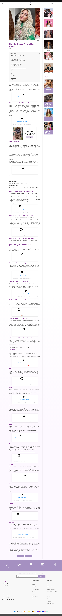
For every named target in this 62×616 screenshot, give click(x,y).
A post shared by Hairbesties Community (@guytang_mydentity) (23, 537)
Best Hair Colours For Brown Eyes (16, 66)
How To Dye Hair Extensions (15, 114)
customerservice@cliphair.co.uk (8, 587)
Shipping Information (35, 587)
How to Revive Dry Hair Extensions (48, 132)
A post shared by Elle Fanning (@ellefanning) (20, 212)
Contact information (39, 614)
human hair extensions (32, 112)
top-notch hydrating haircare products (21, 545)
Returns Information (35, 589)
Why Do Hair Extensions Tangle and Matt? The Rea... (48, 90)
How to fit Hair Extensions (51, 589)
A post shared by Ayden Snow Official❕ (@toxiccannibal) (22, 500)
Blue (11, 74)
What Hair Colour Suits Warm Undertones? (18, 59)
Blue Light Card (49, 601)
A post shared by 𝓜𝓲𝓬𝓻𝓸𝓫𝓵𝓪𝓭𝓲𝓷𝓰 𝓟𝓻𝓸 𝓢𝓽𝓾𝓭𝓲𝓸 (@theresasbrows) (23, 173)
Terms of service (27, 614)
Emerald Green (13, 78)
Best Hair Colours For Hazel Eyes (16, 65)
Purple (12, 79)
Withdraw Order (34, 599)
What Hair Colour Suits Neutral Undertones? (18, 60)
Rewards (48, 582)
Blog (47, 584)
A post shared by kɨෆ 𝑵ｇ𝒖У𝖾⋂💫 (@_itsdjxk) (20, 440)
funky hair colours (12, 344)
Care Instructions (50, 596)
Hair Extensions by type (51, 587)
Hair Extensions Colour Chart (51, 586)
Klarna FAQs (49, 598)
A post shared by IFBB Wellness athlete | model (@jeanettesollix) (23, 334)
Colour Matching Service (51, 594)
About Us (33, 591)
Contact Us (34, 586)
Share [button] (39, 40)
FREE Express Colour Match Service (30, 550)
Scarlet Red (13, 75)
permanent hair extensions (22, 543)
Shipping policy (33, 614)
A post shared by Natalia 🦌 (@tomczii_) (19, 315)
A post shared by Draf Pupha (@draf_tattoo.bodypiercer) (22, 124)
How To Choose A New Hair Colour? (14, 5)
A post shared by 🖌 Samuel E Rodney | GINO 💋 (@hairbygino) (23, 365)
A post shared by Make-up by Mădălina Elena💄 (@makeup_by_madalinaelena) (26, 296)
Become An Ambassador (51, 603)
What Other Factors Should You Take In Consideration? (20, 61)
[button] (2, 3)
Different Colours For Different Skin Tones (18, 55)
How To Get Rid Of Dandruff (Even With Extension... (48, 104)
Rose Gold (12, 69)
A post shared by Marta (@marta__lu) (19, 461)
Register (33, 584)
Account (33, 582)
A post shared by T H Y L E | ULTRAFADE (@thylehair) (22, 384)
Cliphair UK (46, 614)
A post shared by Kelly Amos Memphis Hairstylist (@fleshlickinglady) (24, 402)
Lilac (11, 73)
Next (29, 555)
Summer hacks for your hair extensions (48, 118)
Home (3, 5)
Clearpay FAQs (49, 599)
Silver (12, 70)
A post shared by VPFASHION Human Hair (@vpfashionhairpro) (23, 99)
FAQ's (33, 594)
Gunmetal (12, 80)
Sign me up (42, 576)
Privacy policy (22, 614)
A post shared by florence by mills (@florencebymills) (21, 235)
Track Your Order (35, 598)
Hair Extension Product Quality (52, 591)
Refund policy (17, 614)
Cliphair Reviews (35, 596)
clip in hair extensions (28, 542)
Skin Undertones (13, 56)
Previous (21, 555)
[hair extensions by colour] (24, 133)
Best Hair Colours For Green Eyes (16, 64)
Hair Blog (6, 5)
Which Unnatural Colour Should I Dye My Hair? (18, 68)
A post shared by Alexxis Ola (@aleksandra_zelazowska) (22, 278)
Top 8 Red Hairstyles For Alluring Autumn (27, 451)
